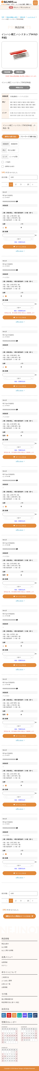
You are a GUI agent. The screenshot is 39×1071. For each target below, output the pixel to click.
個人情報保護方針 (7, 999)
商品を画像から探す (12, 17)
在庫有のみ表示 (9, 166)
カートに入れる (21, 246)
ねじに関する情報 (7, 950)
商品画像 (7, 72)
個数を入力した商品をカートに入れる (18, 916)
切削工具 (22, 17)
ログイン (4, 965)
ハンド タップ (31, 17)
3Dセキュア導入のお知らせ (20, 7)
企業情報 (4, 987)
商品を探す (5, 944)
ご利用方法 (5, 977)
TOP (3, 17)
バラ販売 (7, 162)
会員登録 (4, 962)
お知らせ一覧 (6, 984)
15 (28, 184)
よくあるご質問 (7, 980)
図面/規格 (19, 72)
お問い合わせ (19, 251)
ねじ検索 (4, 947)
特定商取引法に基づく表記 (10, 1002)
